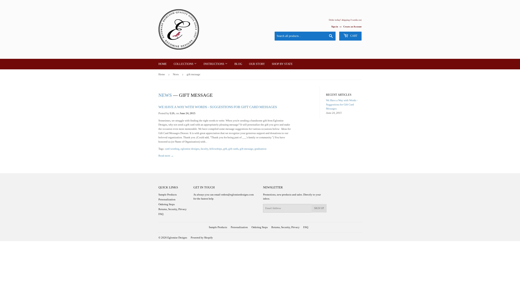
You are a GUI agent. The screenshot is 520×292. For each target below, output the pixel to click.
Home (162, 63)
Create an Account (352, 26)
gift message (246, 148)
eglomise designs (190, 148)
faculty (204, 148)
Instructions (214, 63)
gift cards (233, 148)
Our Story (257, 63)
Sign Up (319, 208)
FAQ (160, 214)
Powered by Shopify (202, 237)
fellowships (215, 148)
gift (225, 148)
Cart (353, 35)
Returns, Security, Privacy (172, 209)
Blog (238, 63)
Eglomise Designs (177, 237)
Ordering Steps (166, 204)
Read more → (165, 155)
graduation (260, 148)
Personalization (167, 199)
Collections (184, 63)
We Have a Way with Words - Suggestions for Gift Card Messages (217, 107)
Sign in (334, 26)
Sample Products (167, 194)
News (176, 74)
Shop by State (282, 63)
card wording (172, 148)
